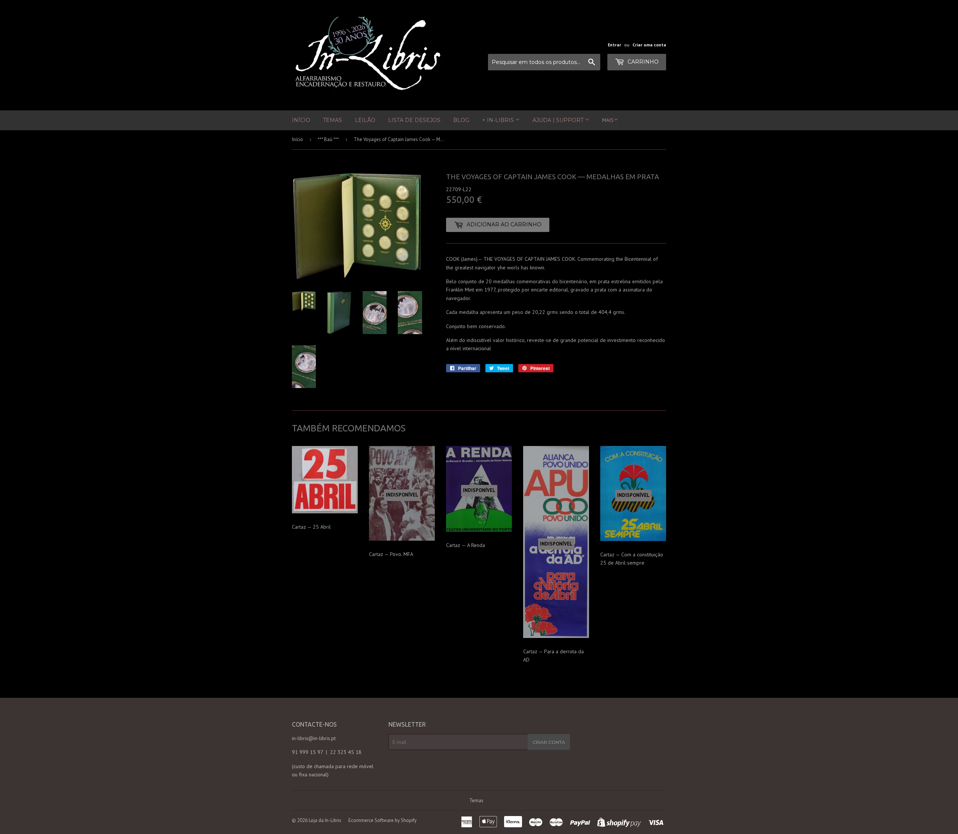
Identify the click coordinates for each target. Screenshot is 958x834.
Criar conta (549, 742)
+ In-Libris (498, 120)
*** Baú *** (328, 139)
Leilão (365, 120)
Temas (332, 120)
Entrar (614, 45)
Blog (461, 120)
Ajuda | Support (559, 120)
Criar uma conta (649, 45)
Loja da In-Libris (325, 820)
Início (301, 120)
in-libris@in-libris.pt (314, 738)
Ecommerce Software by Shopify (382, 820)
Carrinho (642, 61)
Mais (608, 120)
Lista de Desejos (414, 120)
